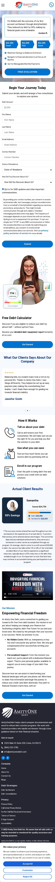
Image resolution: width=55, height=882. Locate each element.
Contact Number (9, 152)
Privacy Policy (6, 804)
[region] (27, 862)
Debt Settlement (8, 790)
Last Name (6, 127)
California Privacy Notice (11, 808)
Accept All (27, 864)
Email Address (8, 139)
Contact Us (6, 776)
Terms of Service (8, 815)
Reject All (27, 877)
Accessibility (6, 823)
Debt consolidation (9, 794)
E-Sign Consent (7, 819)
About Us (5, 772)
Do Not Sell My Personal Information (16, 812)
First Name (6, 114)
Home (3, 768)
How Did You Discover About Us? (15, 177)
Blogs (3, 780)
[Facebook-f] (8, 758)
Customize (27, 870)
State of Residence (10, 164)
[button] (25, 410)
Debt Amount (7, 102)
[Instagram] (3, 758)
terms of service (21, 233)
